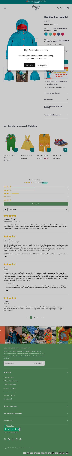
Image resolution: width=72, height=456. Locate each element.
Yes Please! (29, 65)
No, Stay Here (42, 65)
